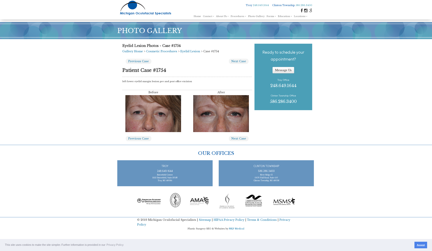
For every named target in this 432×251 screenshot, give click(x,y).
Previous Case (138, 61)
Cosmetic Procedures (161, 51)
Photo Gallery (256, 16)
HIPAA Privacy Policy (229, 219)
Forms (270, 16)
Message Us (283, 70)
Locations (299, 16)
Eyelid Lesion (190, 51)
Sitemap (205, 219)
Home (197, 16)
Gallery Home (132, 51)
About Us (221, 16)
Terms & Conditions (262, 219)
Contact (207, 16)
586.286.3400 (303, 5)
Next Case (238, 61)
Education (284, 16)
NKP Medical (236, 228)
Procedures (237, 16)
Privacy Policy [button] (115, 244)
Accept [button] (421, 245)
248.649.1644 (261, 5)
